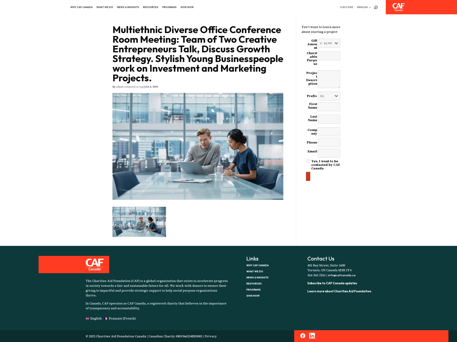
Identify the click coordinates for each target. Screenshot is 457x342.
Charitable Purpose (312, 59)
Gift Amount (312, 44)
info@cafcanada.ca (341, 275)
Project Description (311, 79)
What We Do (104, 7)
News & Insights (128, 7)
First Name (312, 107)
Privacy (211, 336)
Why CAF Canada (81, 7)
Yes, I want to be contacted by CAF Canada (325, 164)
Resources (150, 7)
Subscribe (346, 7)
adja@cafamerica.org (129, 86)
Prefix (312, 96)
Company (312, 131)
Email (312, 153)
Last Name (312, 120)
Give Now (187, 7)
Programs (169, 7)
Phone (312, 142)
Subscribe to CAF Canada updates (332, 283)
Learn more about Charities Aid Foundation (339, 291)
